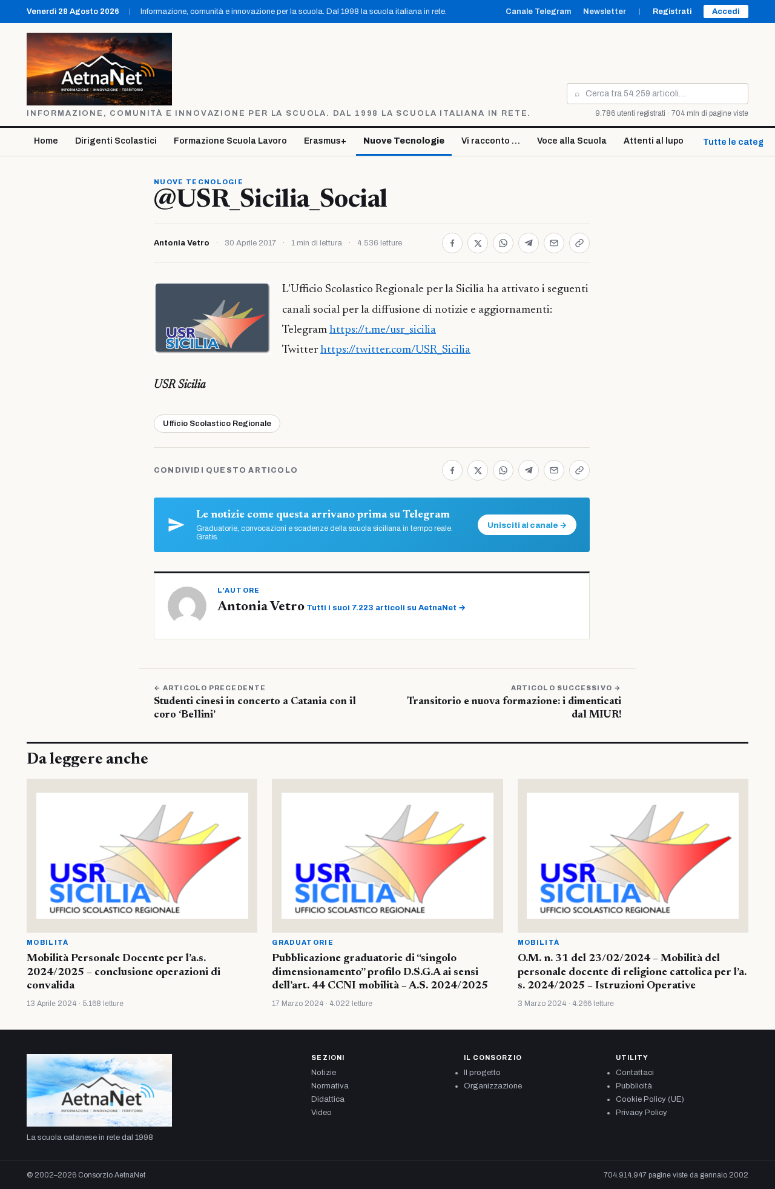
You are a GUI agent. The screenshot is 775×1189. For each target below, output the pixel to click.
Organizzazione (493, 1086)
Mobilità (48, 942)
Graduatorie (303, 942)
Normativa (330, 1086)
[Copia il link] (579, 243)
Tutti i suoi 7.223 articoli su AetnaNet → (386, 608)
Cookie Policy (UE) (650, 1099)
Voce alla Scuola (572, 140)
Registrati (672, 11)
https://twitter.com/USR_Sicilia (395, 350)
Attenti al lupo (654, 140)
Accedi (726, 11)
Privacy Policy (641, 1112)
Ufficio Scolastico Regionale (217, 423)
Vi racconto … (490, 140)
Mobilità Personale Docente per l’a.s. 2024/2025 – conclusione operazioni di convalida (123, 972)
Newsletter (604, 11)
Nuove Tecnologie (403, 140)
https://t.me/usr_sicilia (382, 330)
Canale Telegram (538, 11)
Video (321, 1112)
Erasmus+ (325, 140)
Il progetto (482, 1072)
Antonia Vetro (181, 243)
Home (46, 140)
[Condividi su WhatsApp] (503, 243)
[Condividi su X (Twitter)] (477, 243)
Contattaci (635, 1072)
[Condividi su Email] (554, 243)
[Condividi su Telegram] (528, 243)
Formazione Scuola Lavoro (230, 140)
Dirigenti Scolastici (116, 140)
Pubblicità (634, 1086)
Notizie (323, 1072)
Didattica (328, 1099)
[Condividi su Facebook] (452, 243)
